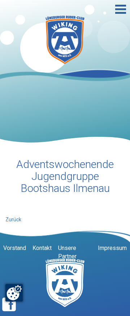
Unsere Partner (67, 252)
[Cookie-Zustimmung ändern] (14, 292)
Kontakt (42, 248)
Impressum (112, 248)
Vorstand (14, 248)
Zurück (13, 219)
